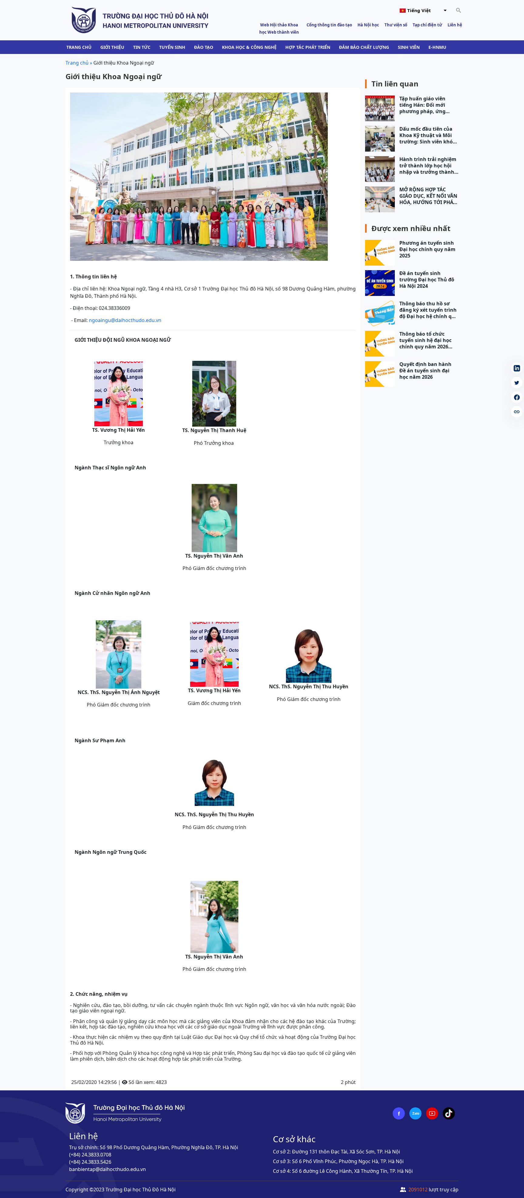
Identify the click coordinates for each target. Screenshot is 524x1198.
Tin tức (141, 47)
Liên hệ (455, 25)
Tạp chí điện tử (427, 25)
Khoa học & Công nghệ (249, 47)
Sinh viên (409, 47)
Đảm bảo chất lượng (364, 47)
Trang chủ (79, 47)
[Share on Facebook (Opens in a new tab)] (516, 397)
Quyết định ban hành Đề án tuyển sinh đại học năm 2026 (425, 370)
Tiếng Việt (419, 10)
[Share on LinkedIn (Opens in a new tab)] (516, 368)
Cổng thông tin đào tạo (329, 25)
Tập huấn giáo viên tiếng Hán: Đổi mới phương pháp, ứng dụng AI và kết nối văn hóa (426, 105)
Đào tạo (203, 47)
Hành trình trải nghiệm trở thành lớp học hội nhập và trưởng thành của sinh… (427, 165)
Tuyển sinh (172, 47)
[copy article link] (516, 412)
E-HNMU (437, 47)
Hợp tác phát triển (307, 47)
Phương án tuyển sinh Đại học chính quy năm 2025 (427, 249)
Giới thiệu (112, 47)
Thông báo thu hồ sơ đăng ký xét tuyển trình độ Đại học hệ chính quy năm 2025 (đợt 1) (428, 310)
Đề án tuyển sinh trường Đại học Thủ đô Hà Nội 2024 (426, 279)
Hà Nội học (368, 25)
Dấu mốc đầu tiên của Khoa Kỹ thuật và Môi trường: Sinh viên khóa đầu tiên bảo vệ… (427, 135)
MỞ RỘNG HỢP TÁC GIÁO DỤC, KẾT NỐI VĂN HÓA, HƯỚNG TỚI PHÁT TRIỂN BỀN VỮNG (428, 196)
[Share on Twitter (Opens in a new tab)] (516, 382)
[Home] (140, 19)
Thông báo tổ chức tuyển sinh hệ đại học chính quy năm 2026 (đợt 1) (425, 340)
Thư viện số (396, 25)
